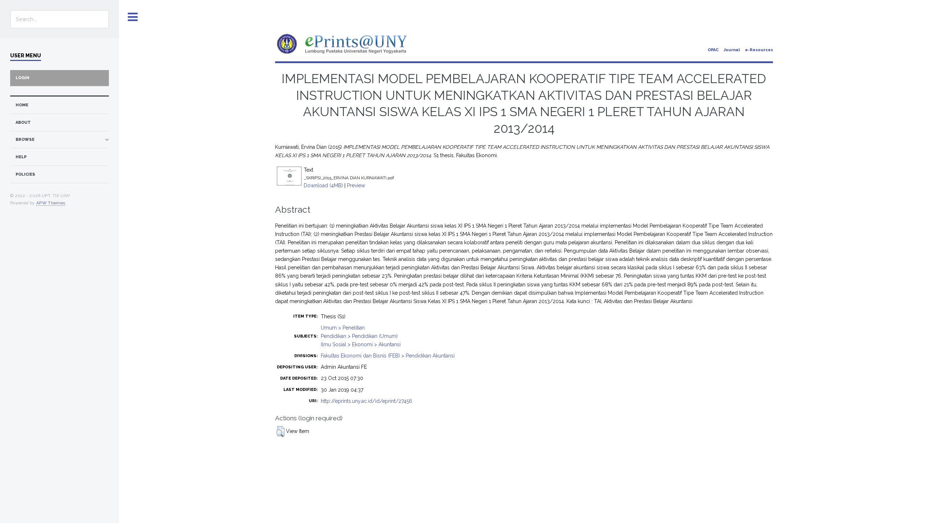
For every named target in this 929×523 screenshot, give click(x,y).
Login (22, 77)
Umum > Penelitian (343, 328)
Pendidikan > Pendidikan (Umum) (359, 336)
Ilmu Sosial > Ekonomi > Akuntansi (361, 344)
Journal (732, 50)
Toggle (133, 17)
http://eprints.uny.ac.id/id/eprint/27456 (366, 401)
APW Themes (50, 202)
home (22, 105)
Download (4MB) (323, 185)
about (23, 122)
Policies (25, 174)
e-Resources (759, 50)
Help (21, 157)
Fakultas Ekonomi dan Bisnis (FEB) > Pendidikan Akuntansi (388, 356)
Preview (356, 185)
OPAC (713, 50)
